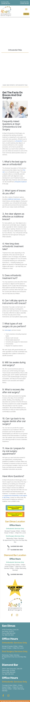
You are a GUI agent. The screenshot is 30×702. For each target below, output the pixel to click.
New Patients (11, 85)
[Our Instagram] (17, 615)
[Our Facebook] (11, 615)
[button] (26, 9)
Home (4, 85)
